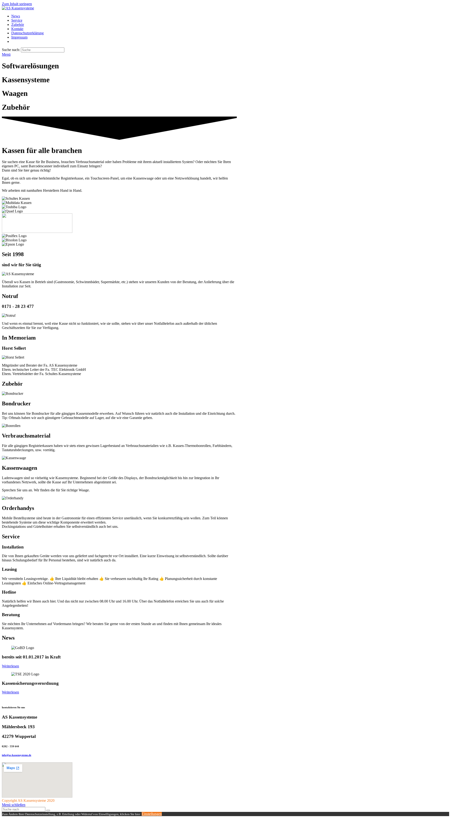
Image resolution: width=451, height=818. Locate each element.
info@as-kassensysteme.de (16, 755)
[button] (10, 666)
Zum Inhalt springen (17, 4)
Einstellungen (152, 814)
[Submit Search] (48, 810)
